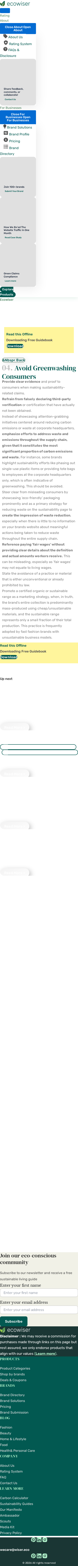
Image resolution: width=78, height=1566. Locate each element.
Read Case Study (13, 237)
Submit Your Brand (14, 191)
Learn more (10, 281)
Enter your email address (24, 1302)
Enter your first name (20, 1285)
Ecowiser (7, 300)
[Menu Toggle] (5, 10)
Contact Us (10, 99)
